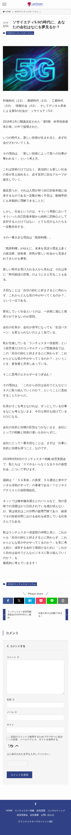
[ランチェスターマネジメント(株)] (35, 4)
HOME (9, 810)
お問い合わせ (47, 815)
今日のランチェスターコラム (20, 33)
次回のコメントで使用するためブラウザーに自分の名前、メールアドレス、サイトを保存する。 (37, 738)
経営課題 (41, 810)
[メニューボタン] (4, 4)
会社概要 (34, 815)
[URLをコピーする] (63, 601)
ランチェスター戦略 (24, 810)
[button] (8, 601)
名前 (11, 699)
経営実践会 (22, 815)
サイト (10, 725)
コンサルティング (56, 810)
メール (12, 712)
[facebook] (35, 804)
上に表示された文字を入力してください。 (29, 754)
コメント (13, 657)
